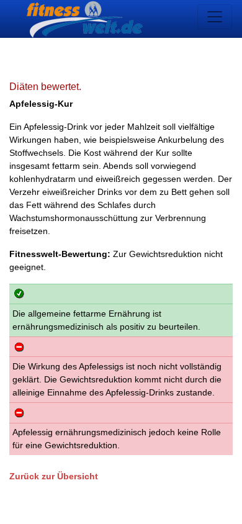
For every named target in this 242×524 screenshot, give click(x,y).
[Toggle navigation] (214, 16)
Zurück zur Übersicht (53, 476)
